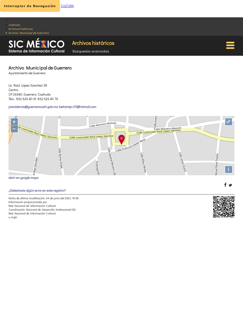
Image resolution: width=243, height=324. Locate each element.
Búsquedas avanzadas (91, 51)
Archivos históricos (21, 29)
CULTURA (67, 6)
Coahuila (14, 25)
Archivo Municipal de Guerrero (29, 33)
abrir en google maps (24, 177)
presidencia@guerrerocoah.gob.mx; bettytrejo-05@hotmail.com (52, 106)
